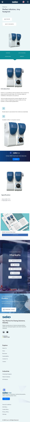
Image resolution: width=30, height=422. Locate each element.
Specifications (22, 52)
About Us (4, 348)
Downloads (8, 56)
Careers (4, 361)
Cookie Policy (5, 409)
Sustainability (5, 356)
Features (8, 52)
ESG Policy (4, 407)
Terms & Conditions (6, 404)
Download (15, 234)
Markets (22, 56)
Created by (5, 336)
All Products (5, 379)
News (3, 350)
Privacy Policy (5, 411)
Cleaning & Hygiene (7, 374)
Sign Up (6, 398)
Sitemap (4, 414)
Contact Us (5, 358)
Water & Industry (6, 376)
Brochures (4, 353)
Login (16, 159)
